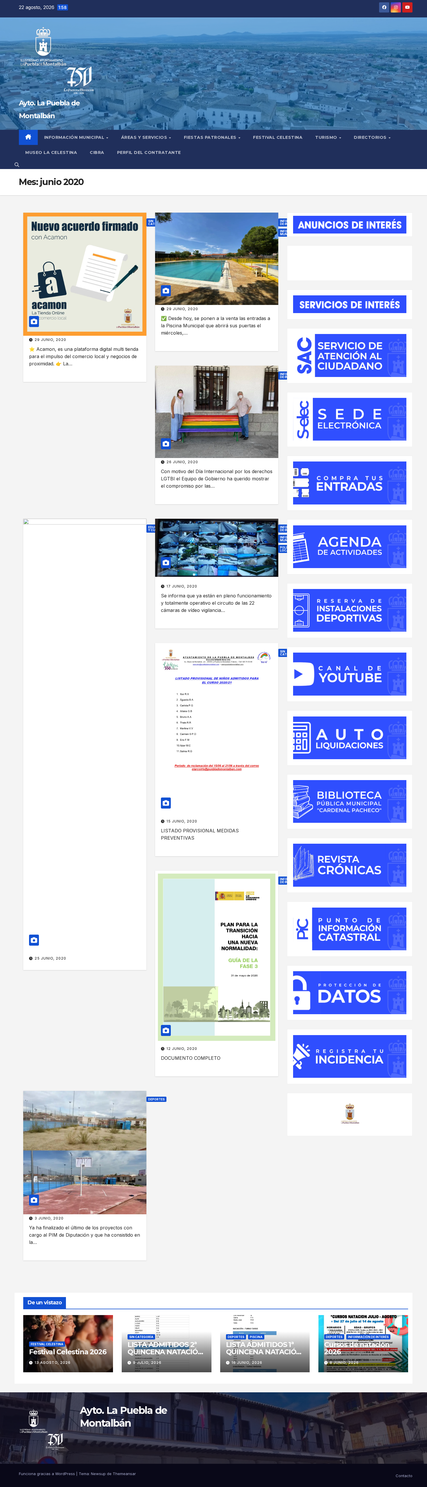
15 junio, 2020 (181, 821)
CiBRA (97, 152)
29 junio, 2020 (50, 339)
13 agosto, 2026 (53, 1362)
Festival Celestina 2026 (67, 1352)
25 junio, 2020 (50, 958)
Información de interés (368, 1337)
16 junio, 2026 (247, 1362)
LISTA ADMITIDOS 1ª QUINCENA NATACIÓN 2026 (264, 1351)
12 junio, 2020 (181, 1048)
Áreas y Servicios (144, 137)
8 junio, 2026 (344, 1362)
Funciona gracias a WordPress (47, 1473)
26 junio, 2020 (182, 462)
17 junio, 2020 (181, 586)
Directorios (371, 137)
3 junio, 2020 (49, 1218)
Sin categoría (141, 1337)
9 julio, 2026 (147, 1362)
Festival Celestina (277, 137)
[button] (17, 165)
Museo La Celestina (51, 152)
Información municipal (75, 137)
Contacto (404, 1475)
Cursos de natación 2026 (356, 1348)
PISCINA (256, 1337)
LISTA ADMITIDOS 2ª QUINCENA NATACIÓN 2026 (165, 1351)
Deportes (156, 1099)
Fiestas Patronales (211, 137)
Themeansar (124, 1473)
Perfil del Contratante (149, 152)
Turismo (326, 137)
